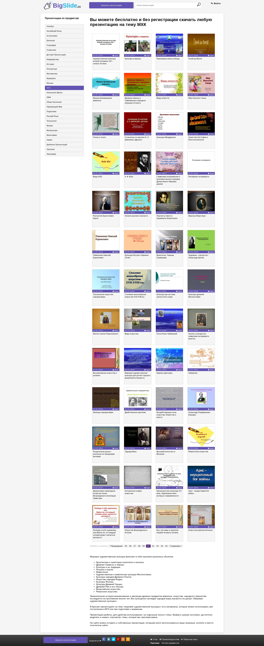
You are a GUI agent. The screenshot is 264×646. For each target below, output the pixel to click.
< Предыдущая (116, 546)
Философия (52, 135)
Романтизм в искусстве (198, 452)
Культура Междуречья (166, 137)
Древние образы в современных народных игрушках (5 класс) (135, 100)
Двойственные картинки (135, 412)
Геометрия (51, 50)
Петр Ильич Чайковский (167, 334)
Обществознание (54, 102)
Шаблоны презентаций (57, 145)
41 (153, 546)
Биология (51, 41)
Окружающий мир (54, 107)
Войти (217, 3)
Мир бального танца (197, 98)
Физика (50, 126)
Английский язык (54, 31)
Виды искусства (131, 334)
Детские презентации (56, 55)
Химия (49, 140)
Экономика (51, 154)
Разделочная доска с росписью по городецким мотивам (104, 454)
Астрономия (52, 36)
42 (157, 546)
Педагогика (51, 111)
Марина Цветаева (164, 373)
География (51, 45)
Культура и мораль (133, 59)
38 (139, 546)
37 (135, 546)
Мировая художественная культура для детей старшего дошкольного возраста (137, 375)
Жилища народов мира (103, 412)
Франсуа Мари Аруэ (197, 216)
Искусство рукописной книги (200, 530)
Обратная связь (190, 639)
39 (144, 546)
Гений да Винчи (195, 59)
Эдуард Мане (131, 452)
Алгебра (50, 26)
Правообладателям (170, 639)
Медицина (51, 78)
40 (148, 546)
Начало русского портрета (136, 216)
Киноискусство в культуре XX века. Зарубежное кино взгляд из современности (169, 493)
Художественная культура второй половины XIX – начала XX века (104, 61)
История (50, 64)
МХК (48, 88)
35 (126, 546)
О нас (155, 639)
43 (162, 546)
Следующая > (176, 546)
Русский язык (52, 116)
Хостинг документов (170, 643)
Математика (52, 74)
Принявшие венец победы (168, 59)
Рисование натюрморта (198, 177)
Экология (51, 149)
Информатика (53, 59)
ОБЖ (49, 97)
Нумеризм (192, 373)
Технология (52, 121)
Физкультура (52, 130)
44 (166, 546)
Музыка (50, 83)
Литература (52, 69)
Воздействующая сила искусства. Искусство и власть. (166, 414)
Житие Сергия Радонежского (105, 334)
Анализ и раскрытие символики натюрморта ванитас (198, 336)
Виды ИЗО (97, 177)
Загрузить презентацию (111, 5)
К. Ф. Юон (129, 177)
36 (130, 546)
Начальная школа (54, 93)
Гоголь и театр (99, 137)
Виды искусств (163, 98)
